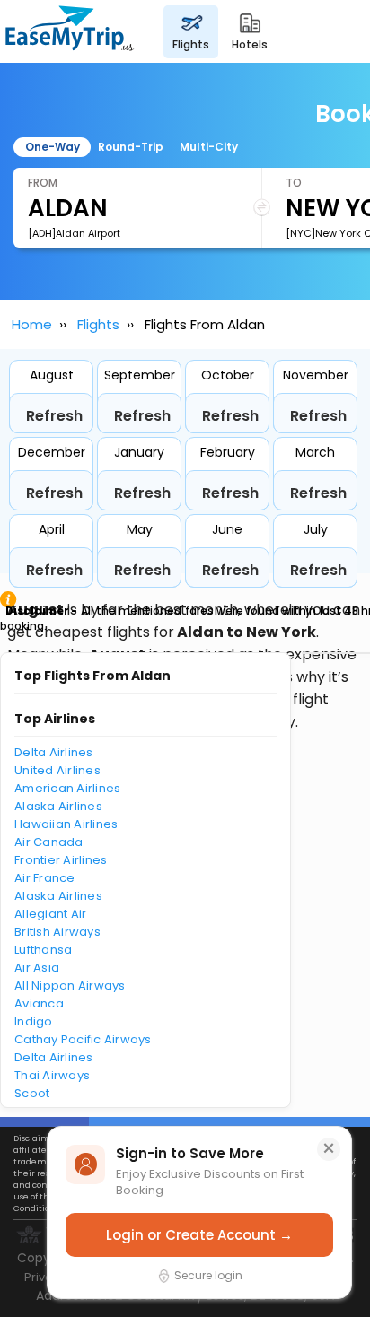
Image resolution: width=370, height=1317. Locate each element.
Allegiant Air (50, 913)
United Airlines (57, 770)
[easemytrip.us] (70, 31)
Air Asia (36, 967)
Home (32, 324)
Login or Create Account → (199, 1234)
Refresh (54, 416)
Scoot (31, 1093)
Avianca (39, 1003)
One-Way (52, 146)
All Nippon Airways (70, 985)
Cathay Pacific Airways (83, 1039)
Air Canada (49, 841)
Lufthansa (43, 949)
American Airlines (67, 788)
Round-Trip (130, 146)
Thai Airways (52, 1075)
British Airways (57, 931)
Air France (44, 877)
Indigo (33, 1021)
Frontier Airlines (60, 859)
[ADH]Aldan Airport (74, 233)
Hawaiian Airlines (66, 824)
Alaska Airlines (58, 806)
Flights (98, 324)
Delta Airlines (53, 752)
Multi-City (209, 146)
